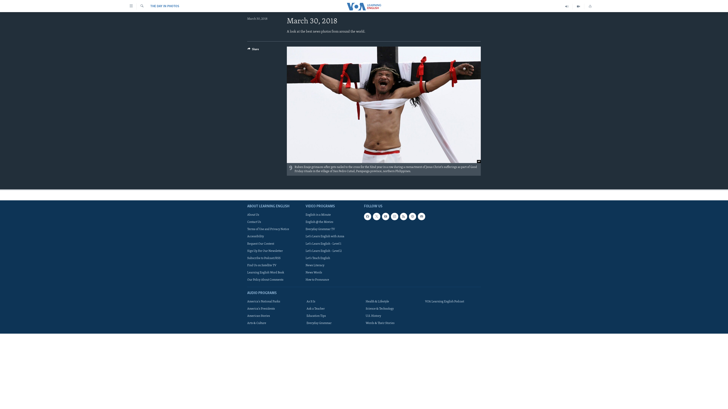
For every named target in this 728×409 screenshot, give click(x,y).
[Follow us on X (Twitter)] (376, 216)
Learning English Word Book (265, 272)
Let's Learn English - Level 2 (324, 251)
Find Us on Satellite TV (261, 265)
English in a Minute (318, 215)
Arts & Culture (256, 323)
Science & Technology (380, 309)
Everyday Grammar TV (320, 229)
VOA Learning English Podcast (444, 301)
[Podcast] (412, 216)
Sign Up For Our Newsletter (265, 251)
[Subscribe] (421, 216)
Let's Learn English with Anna (325, 236)
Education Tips (316, 316)
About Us (253, 215)
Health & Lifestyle (377, 301)
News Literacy (315, 265)
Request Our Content (260, 243)
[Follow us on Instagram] (394, 216)
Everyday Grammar (319, 323)
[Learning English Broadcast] (567, 6)
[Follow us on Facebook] (367, 216)
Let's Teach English (318, 258)
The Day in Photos (164, 6)
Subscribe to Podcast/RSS (264, 258)
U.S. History (373, 316)
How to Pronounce (317, 279)
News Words (314, 272)
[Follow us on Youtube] (385, 216)
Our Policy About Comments (265, 279)
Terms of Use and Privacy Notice (268, 229)
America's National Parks (263, 301)
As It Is (311, 301)
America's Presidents (261, 309)
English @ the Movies (319, 222)
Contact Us (254, 222)
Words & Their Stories (380, 323)
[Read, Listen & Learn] (590, 6)
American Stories (258, 316)
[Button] (253, 50)
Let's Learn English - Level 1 (323, 243)
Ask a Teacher (316, 309)
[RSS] (403, 216)
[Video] (578, 6)
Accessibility (255, 236)
